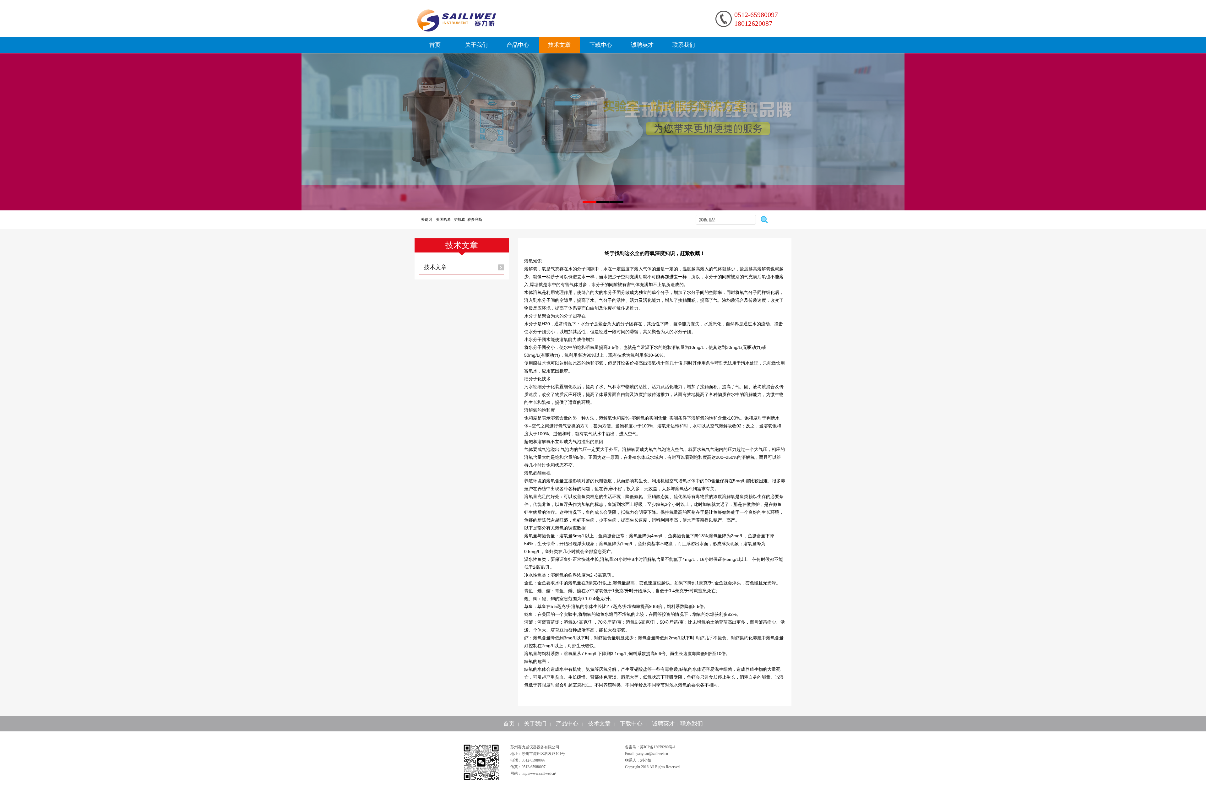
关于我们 (476, 45)
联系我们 (683, 45)
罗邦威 (459, 219)
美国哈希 (443, 219)
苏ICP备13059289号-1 (658, 747)
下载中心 (600, 45)
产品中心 (518, 45)
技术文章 (559, 45)
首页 (435, 45)
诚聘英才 (642, 45)
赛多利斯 (474, 219)
